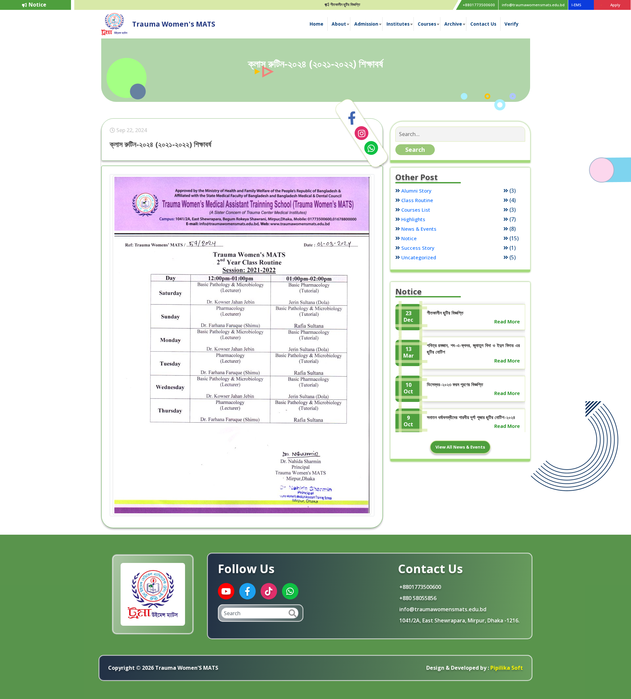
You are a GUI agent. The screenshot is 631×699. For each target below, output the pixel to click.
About (339, 24)
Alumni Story (416, 190)
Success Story (417, 248)
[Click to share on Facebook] (352, 118)
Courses (427, 24)
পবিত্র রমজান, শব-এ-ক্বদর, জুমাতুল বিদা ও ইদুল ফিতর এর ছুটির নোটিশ (473, 348)
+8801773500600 (479, 4)
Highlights (413, 219)
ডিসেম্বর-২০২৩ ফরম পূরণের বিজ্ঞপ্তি (455, 384)
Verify (511, 24)
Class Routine (417, 200)
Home (316, 24)
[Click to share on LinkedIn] (361, 133)
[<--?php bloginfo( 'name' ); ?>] (114, 23)
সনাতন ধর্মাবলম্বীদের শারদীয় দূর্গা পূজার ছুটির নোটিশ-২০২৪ (471, 417)
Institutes (397, 24)
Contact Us (483, 24)
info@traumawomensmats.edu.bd (533, 4)
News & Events (418, 228)
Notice (409, 238)
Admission (366, 24)
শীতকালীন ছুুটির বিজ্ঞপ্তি (327, 4)
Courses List (415, 209)
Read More (507, 321)
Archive (453, 24)
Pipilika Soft (506, 667)
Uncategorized (418, 257)
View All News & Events (460, 447)
